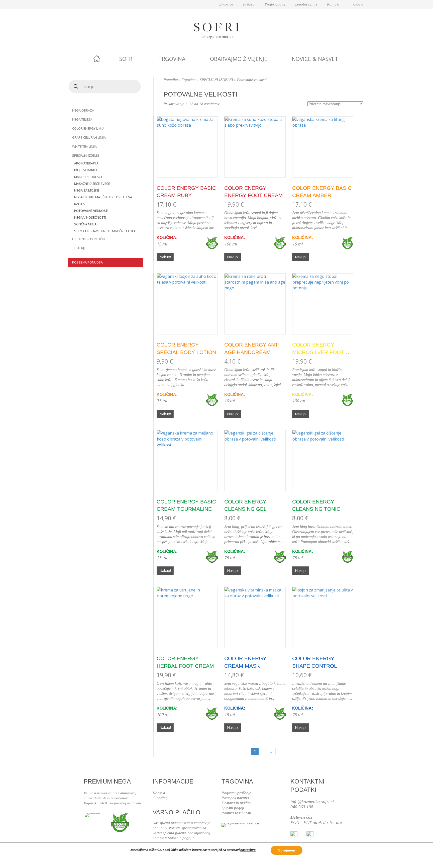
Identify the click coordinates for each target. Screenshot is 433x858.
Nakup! (165, 256)
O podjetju (161, 798)
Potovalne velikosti (91, 210)
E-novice (226, 4)
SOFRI (126, 58)
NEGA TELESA (82, 119)
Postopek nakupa (235, 798)
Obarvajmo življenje (238, 58)
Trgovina (171, 58)
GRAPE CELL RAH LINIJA (89, 137)
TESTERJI (78, 248)
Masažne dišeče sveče (92, 183)
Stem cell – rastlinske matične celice (105, 231)
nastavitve (248, 850)
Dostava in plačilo (236, 803)
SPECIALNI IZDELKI (85, 155)
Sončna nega (85, 224)
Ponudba (171, 80)
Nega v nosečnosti (90, 217)
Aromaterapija (86, 163)
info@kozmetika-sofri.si (312, 801)
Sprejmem (286, 850)
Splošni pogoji (233, 808)
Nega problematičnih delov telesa (103, 197)
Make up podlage (88, 177)
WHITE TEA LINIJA (84, 146)
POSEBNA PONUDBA (87, 262)
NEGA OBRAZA (83, 110)
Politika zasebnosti (236, 813)
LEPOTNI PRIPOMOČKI (88, 239)
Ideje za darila (85, 170)
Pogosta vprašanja (236, 793)
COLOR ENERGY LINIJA (88, 128)
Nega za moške (86, 190)
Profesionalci (275, 4)
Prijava (249, 4)
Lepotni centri (306, 4)
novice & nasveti (316, 58)
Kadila (79, 204)
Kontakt (333, 4)
